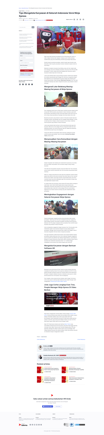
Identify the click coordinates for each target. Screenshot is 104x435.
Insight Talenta (21, 10)
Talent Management (47, 376)
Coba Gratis (58, 406)
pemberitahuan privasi (24, 75)
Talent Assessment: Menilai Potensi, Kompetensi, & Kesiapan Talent (76, 378)
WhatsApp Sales (48, 406)
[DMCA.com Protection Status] (79, 425)
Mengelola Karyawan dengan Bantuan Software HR (26, 44)
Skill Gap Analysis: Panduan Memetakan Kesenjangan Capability (76, 369)
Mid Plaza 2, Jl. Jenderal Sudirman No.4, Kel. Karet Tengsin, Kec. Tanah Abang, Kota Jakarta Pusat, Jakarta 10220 (26, 419)
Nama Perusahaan (24, 65)
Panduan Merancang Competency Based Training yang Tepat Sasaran (51, 369)
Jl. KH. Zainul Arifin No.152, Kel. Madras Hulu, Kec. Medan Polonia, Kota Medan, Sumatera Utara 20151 (77, 419)
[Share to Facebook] (83, 19)
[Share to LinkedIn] (80, 19)
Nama (21, 55)
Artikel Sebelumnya (41, 339)
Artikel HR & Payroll (25, 8)
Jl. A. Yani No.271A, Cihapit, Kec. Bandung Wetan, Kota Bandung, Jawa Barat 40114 (59, 419)
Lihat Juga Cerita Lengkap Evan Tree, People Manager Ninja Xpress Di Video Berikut (26, 47)
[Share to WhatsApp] (77, 19)
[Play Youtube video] (61, 302)
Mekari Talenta (68, 324)
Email (21, 60)
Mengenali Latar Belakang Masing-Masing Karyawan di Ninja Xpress (25, 34)
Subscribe (27, 70)
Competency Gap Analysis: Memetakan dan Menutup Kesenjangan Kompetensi (50, 379)
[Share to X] (74, 19)
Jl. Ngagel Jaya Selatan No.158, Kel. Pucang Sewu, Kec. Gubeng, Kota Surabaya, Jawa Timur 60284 (43, 419)
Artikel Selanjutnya (81, 339)
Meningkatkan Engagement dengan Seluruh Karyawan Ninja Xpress (26, 41)
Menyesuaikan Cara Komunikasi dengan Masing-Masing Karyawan (25, 38)
